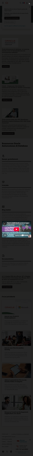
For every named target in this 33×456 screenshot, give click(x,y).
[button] (29, 4)
